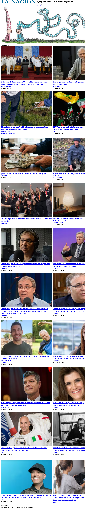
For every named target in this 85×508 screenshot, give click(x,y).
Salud (54, 502)
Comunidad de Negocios (8, 133)
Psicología (4, 268)
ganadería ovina (57, 177)
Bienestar (55, 268)
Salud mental (56, 86)
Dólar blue (4, 175)
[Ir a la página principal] (18, 3)
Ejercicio (3, 362)
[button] (26, 63)
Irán (54, 131)
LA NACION (38, 5)
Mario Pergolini (5, 407)
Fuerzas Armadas (6, 86)
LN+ (2, 499)
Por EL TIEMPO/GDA (6, 360)
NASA (2, 452)
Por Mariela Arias (5, 131)
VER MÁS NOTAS (4, 505)
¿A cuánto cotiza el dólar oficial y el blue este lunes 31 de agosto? (24, 174)
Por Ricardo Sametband (59, 221)
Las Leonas (4, 223)
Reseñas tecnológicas (59, 222)
